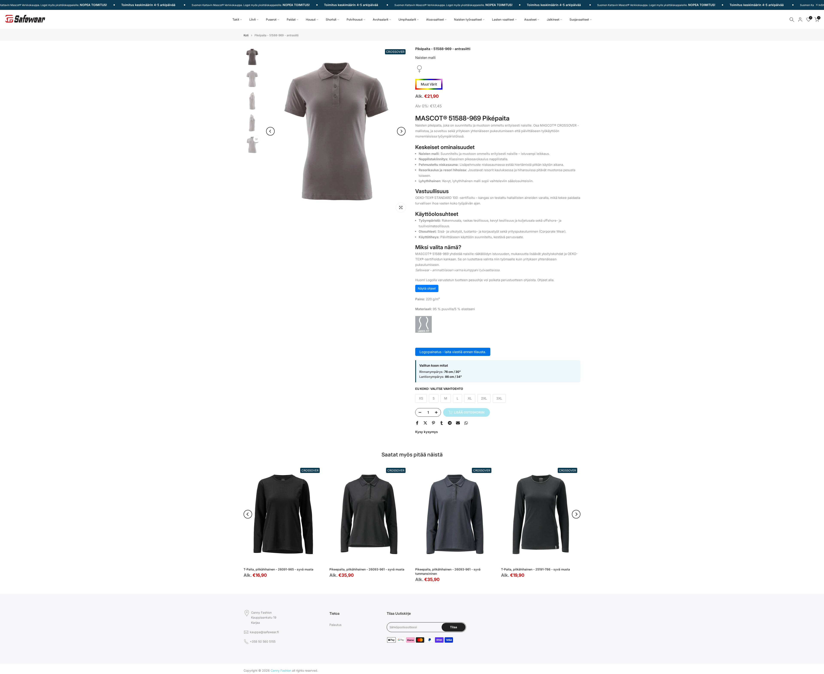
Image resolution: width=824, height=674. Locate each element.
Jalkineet (553, 19)
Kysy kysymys (426, 432)
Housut (311, 19)
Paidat (291, 19)
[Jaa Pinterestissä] (433, 423)
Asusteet (530, 19)
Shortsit (331, 19)
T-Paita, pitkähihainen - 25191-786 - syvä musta (535, 569)
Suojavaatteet (579, 19)
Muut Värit (429, 84)
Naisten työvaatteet (468, 19)
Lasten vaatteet (503, 19)
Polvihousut (355, 19)
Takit (235, 19)
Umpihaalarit (407, 19)
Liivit (252, 19)
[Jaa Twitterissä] (425, 423)
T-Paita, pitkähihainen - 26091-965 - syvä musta (278, 569)
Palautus (335, 625)
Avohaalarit (380, 19)
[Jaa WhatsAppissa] (466, 423)
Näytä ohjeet (427, 288)
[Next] (401, 131)
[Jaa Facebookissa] (417, 423)
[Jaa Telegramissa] (450, 423)
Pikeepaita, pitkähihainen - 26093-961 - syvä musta (366, 569)
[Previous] (270, 131)
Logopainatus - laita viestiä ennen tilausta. (453, 352)
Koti (246, 35)
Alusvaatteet (435, 19)
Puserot (271, 19)
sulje (821, 5)
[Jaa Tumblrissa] (442, 423)
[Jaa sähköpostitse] (458, 423)
